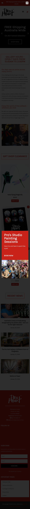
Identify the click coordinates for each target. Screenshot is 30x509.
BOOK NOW (8, 255)
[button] (27, 3)
